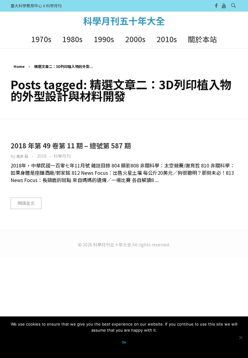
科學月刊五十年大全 (124, 20)
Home (19, 66)
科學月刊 (62, 156)
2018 (42, 156)
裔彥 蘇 (22, 156)
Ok (124, 342)
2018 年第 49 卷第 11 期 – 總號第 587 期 (71, 145)
